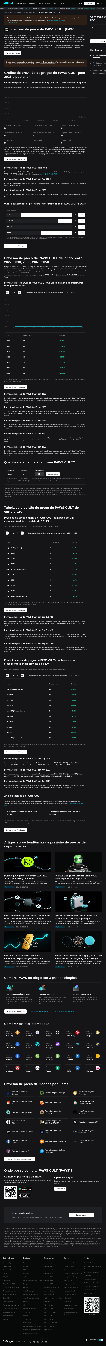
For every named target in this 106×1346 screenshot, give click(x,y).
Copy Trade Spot (28, 1291)
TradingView (27, 1319)
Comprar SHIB (48, 1284)
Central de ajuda (69, 1266)
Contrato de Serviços (91, 1263)
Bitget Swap (27, 1322)
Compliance (88, 1275)
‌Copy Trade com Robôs (31, 1298)
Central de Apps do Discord (32, 1329)
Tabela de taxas (69, 1308)
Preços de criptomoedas (16, 12)
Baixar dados (68, 1298)
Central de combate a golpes (73, 1273)
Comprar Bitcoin (48, 1266)
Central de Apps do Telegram (32, 1326)
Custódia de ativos (70, 1294)
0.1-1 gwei (45, 8)
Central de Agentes (29, 1308)
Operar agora (60, 1188)
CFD (24, 1270)
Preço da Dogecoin (49, 1326)
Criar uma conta (12, 22)
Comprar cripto (48, 1263)
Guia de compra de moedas (39, 1011)
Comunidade (7, 1270)
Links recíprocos (8, 1301)
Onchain (26, 1273)
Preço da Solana (48, 1319)
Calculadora (47, 1301)
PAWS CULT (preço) (31, 12)
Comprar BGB (48, 1280)
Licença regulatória (90, 1279)
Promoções (67, 1301)
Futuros (25, 1266)
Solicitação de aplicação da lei (93, 1267)
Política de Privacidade (91, 1286)
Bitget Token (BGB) (9, 1284)
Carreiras (6, 1273)
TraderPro (26, 1312)
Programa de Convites (71, 1305)
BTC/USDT (82, 8)
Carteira (26, 1315)
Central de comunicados (11, 1287)
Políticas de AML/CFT (91, 1283)
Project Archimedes (70, 1291)
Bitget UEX (6, 1298)
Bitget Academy (8, 1277)
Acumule (68, 8)
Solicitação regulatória (91, 1272)
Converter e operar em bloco (32, 1280)
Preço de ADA (48, 1315)
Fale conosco (7, 1266)
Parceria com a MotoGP (11, 1308)
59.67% (24, 8)
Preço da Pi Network (50, 1312)
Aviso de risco (88, 1293)
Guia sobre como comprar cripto (63, 1011)
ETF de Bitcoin (48, 1305)
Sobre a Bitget (7, 1263)
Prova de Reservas (9, 1291)
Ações (25, 1277)
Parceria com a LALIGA (11, 1305)
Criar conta (89, 3)
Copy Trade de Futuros (31, 1294)
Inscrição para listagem (71, 1277)
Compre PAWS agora (13, 53)
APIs (24, 1305)
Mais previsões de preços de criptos (19, 1159)
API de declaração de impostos (71, 1313)
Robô (25, 1301)
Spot (24, 1263)
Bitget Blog (6, 1280)
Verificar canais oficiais (71, 1270)
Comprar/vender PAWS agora (15, 159)
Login (80, 3)
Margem (26, 1284)
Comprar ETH (48, 1270)
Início (5, 12)
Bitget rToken (47, 1329)
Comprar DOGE (48, 1273)
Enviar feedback (69, 1263)
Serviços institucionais (71, 1287)
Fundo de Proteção (9, 1294)
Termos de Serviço (90, 1290)
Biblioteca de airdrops (30, 1333)
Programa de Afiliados (71, 1284)
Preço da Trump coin (50, 1322)
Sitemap (5, 1319)
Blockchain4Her (8, 1315)
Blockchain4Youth (9, 1312)
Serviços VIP (68, 1280)
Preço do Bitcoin (48, 1291)
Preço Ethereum (48, 1294)
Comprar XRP (48, 1277)
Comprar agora (53, 474)
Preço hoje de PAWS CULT (48, 174)
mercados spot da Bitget (56, 20)
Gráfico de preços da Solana (52, 1298)
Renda (25, 1287)
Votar (81, 215)
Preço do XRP (48, 1308)
